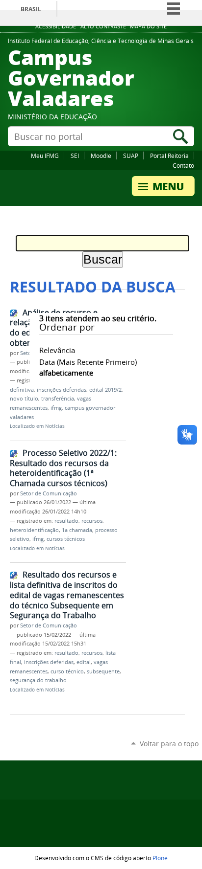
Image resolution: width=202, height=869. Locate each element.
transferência (57, 398)
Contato (183, 165)
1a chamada (77, 530)
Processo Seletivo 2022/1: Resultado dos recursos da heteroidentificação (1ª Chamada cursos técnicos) (63, 468)
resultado (66, 520)
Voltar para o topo (169, 743)
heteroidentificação (34, 530)
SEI (75, 155)
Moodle (101, 155)
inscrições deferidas (61, 389)
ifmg (56, 407)
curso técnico (67, 671)
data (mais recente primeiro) (88, 362)
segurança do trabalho (38, 680)
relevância (57, 350)
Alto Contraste (103, 26)
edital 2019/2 (105, 389)
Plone (160, 858)
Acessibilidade (55, 26)
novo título (24, 398)
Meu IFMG (45, 155)
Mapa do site (148, 26)
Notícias (55, 426)
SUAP (130, 155)
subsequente (103, 671)
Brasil (31, 9)
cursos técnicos (66, 538)
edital (83, 662)
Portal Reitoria (169, 155)
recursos (91, 520)
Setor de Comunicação (48, 493)
